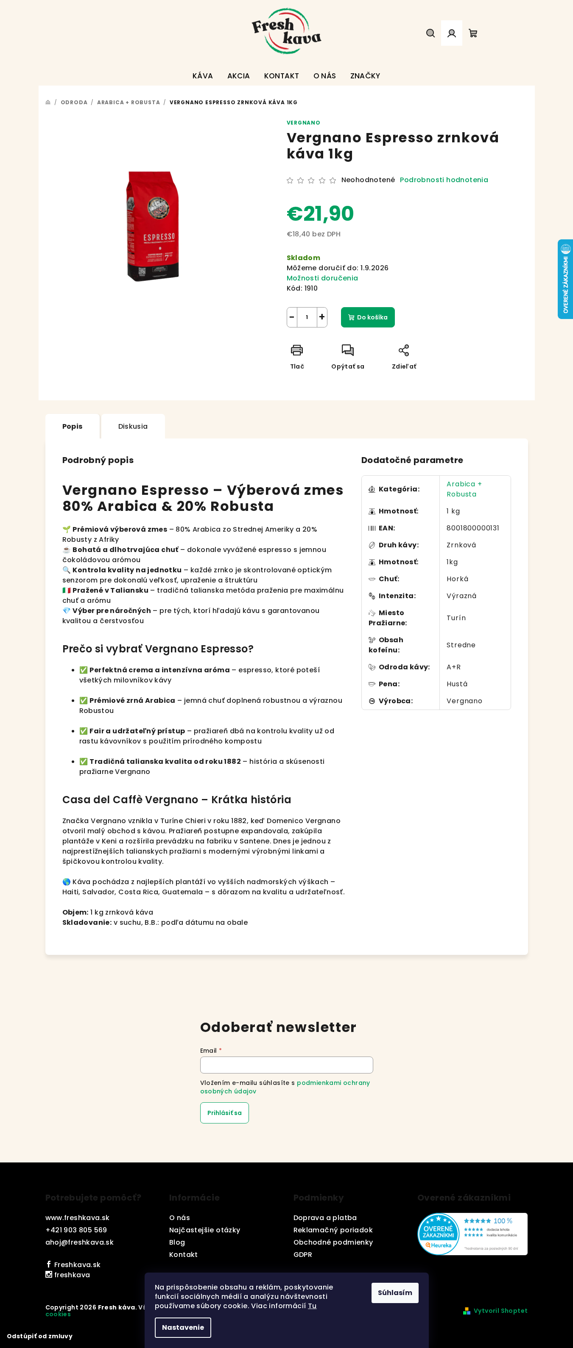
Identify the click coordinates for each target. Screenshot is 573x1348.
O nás (179, 1218)
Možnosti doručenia (322, 278)
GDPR (303, 1254)
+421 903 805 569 (76, 1230)
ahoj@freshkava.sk (79, 1242)
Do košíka (372, 317)
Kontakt (183, 1254)
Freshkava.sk (76, 1265)
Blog (177, 1242)
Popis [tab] (72, 426)
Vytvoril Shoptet (501, 1310)
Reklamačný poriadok (333, 1230)
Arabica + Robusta (464, 489)
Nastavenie (183, 1327)
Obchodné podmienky (333, 1242)
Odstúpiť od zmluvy (40, 1336)
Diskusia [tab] (133, 426)
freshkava (71, 1275)
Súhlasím (395, 1293)
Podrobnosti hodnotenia (444, 180)
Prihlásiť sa (224, 1113)
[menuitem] (203, 76)
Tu (312, 1306)
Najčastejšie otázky (204, 1230)
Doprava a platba (325, 1218)
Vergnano (304, 122)
